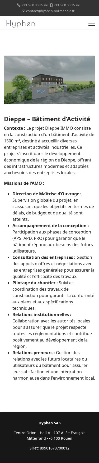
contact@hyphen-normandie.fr (50, 11)
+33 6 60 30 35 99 (34, 5)
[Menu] (91, 24)
